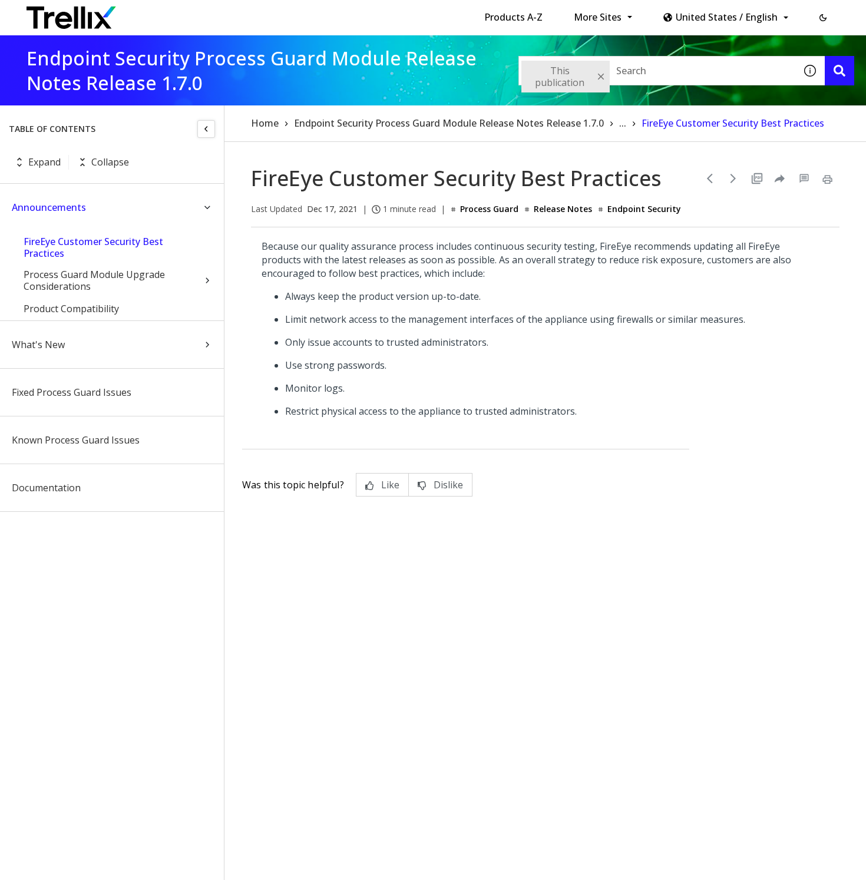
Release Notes (563, 208)
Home (265, 123)
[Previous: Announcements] (710, 178)
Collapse (110, 162)
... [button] (622, 123)
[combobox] (656, 70)
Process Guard (489, 208)
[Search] (839, 70)
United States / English (727, 17)
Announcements (49, 207)
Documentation (46, 487)
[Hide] (206, 129)
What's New (38, 344)
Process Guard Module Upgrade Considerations (94, 280)
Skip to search (284, 13)
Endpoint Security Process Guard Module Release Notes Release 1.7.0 (449, 123)
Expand (44, 162)
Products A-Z (513, 17)
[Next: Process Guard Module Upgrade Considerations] (733, 178)
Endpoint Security (644, 208)
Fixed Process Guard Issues (71, 392)
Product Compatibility (71, 308)
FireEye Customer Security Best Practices (93, 247)
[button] (823, 17)
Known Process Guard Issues (76, 440)
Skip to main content (194, 13)
